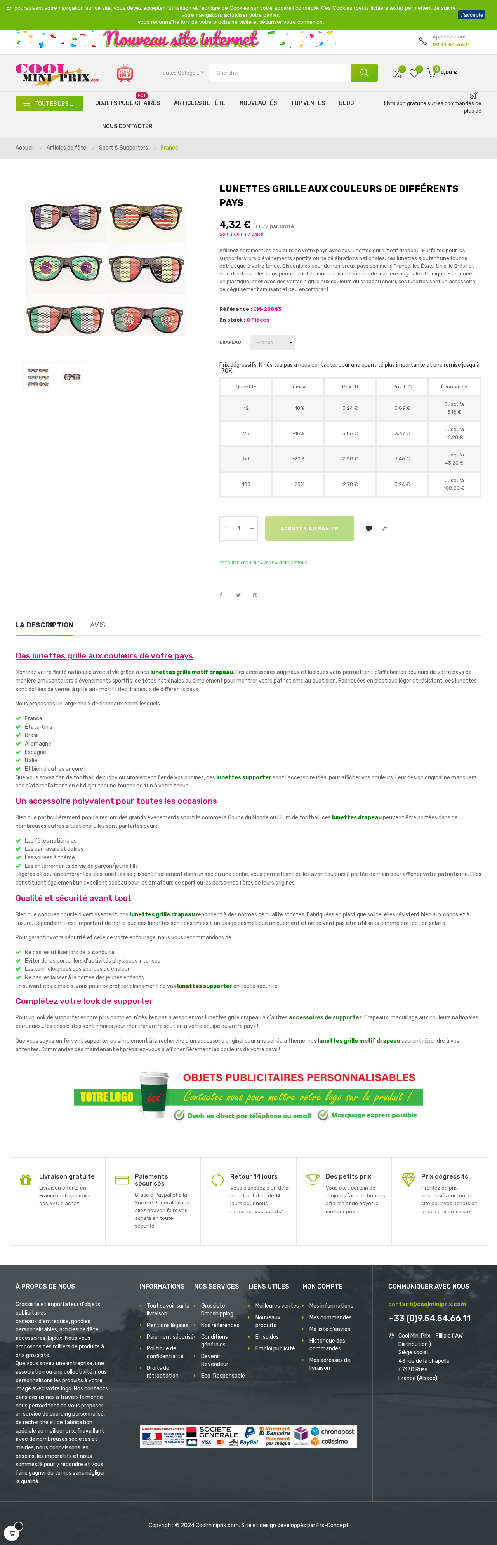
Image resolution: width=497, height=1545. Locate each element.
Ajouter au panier (310, 528)
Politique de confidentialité (165, 1352)
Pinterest (258, 595)
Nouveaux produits (268, 1321)
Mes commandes (330, 1317)
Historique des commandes (327, 1345)
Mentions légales (167, 1325)
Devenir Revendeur (214, 1360)
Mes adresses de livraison (329, 1364)
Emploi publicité (275, 1348)
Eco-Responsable (223, 1376)
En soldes (267, 1337)
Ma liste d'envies (329, 1329)
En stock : (232, 320)
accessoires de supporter (325, 1017)
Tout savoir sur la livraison (168, 1310)
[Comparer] (397, 72)
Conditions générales (214, 1341)
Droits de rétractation (163, 1372)
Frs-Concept (332, 1525)
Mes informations (331, 1306)
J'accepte (471, 15)
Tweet (242, 595)
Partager (225, 595)
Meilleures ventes (277, 1306)
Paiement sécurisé (170, 1337)
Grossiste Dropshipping (217, 1310)
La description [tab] (44, 625)
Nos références (220, 1325)
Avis (97, 625)
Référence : (235, 309)
